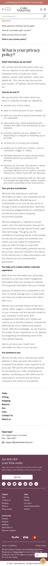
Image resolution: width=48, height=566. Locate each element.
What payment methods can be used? (18, 26)
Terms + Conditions (9, 546)
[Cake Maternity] (24, 9)
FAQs (4, 393)
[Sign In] (41, 9)
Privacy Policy (41, 546)
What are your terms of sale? (14, 35)
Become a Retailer (9, 530)
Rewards (5, 522)
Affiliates (5, 525)
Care (4, 412)
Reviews (5, 519)
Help (3, 497)
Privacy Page (18, 552)
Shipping (6, 400)
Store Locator (7, 509)
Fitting (5, 397)
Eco (4, 408)
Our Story (28, 503)
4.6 (7, 9)
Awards (27, 509)
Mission (27, 500)
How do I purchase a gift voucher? (16, 30)
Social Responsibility (32, 506)
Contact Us (7, 415)
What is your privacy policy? (14, 39)
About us (6, 419)
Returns (5, 404)
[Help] (43, 561)
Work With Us (7, 527)
